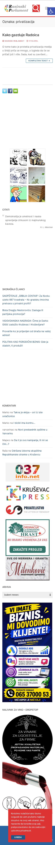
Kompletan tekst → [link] (39, 60)
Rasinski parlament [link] (14, 41)
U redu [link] (18, 837)
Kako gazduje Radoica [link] (20, 35)
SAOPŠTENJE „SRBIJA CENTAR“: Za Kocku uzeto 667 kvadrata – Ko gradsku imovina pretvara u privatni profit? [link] (26, 299)
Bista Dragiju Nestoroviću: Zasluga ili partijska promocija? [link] (22, 312)
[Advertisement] (27, 123)
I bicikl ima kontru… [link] (24, 422)
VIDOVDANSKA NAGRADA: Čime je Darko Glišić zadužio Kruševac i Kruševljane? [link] (25, 322)
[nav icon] (46, 8)
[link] (51, 11)
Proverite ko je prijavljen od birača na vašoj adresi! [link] (26, 333)
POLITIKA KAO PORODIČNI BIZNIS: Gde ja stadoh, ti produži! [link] (25, 343)
